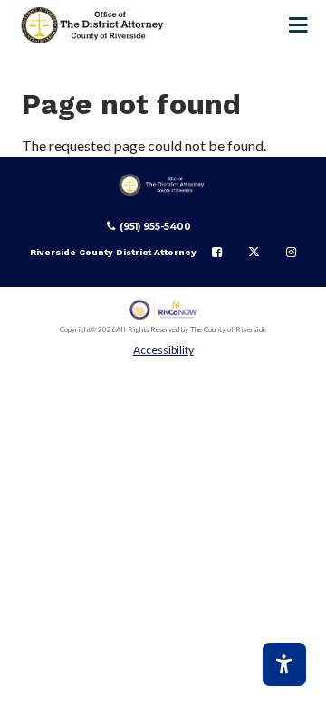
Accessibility (163, 350)
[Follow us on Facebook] (217, 252)
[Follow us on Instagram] (291, 252)
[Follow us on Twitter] (254, 252)
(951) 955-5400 (155, 227)
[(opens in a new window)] (163, 310)
